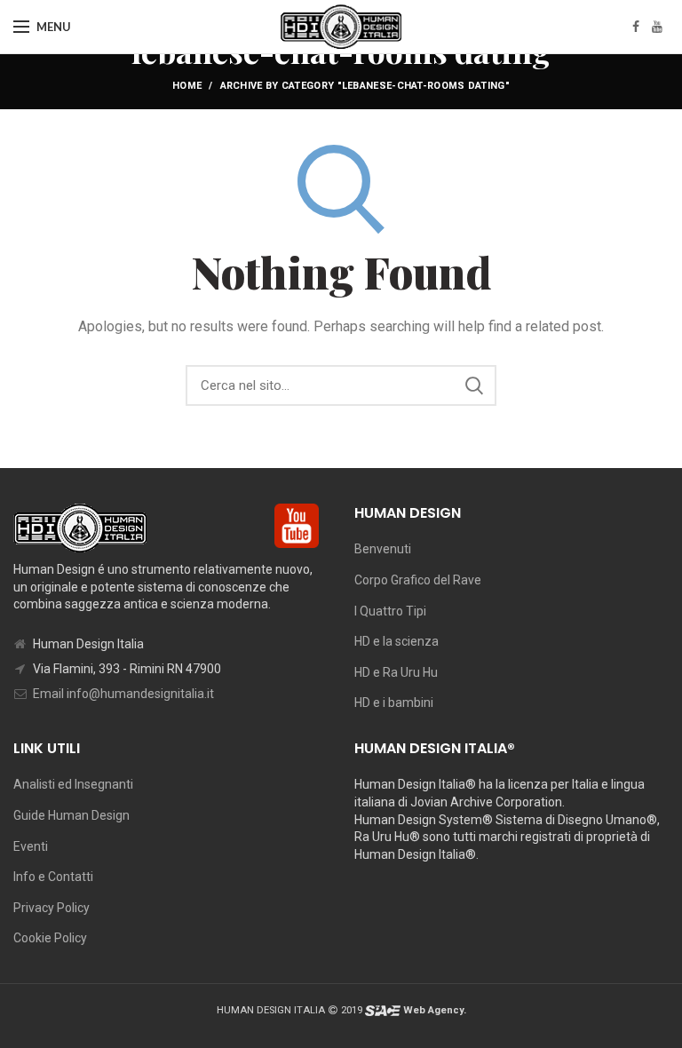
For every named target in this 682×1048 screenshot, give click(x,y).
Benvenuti (382, 549)
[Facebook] (636, 26)
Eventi (30, 846)
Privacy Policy (51, 908)
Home (187, 85)
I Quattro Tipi (390, 611)
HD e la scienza (396, 641)
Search (474, 385)
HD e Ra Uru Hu (396, 672)
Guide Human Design (71, 815)
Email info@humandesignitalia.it (123, 694)
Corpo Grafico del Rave (417, 580)
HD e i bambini (393, 702)
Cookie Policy (50, 938)
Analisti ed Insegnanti (73, 784)
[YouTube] (657, 26)
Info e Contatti (53, 876)
